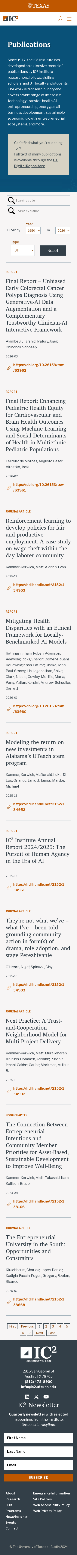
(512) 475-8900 (38, 1382)
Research (13, 1499)
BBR (9, 1505)
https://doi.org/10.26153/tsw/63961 (38, 487)
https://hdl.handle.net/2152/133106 (38, 1204)
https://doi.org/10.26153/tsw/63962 (38, 368)
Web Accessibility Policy (51, 1505)
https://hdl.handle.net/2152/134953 (38, 588)
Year (29, 224)
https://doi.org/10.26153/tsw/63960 (38, 709)
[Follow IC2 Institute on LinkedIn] (28, 1397)
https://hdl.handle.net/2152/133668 (38, 1302)
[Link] (10, 18)
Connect (12, 1528)
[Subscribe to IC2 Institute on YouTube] (46, 1397)
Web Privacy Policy (47, 1511)
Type (15, 242)
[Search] (60, 18)
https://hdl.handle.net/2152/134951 (38, 887)
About (10, 1493)
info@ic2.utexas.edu (38, 1387)
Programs (13, 1511)
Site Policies (42, 1499)
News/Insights (17, 1516)
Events (11, 1522)
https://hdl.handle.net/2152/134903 (38, 987)
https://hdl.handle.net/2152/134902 (38, 1091)
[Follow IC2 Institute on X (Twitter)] (37, 1397)
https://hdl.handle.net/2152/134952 (38, 807)
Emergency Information (51, 1493)
